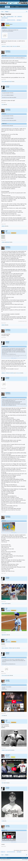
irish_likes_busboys (10, 16)
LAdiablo (7, 46)
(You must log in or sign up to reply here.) (20, 850)
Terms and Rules (25, 859)
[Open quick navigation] (26, 11)
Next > (20, 851)
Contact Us (23, 857)
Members (17, 6)
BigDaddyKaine (4, 634)
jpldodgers (8, 242)
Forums (12, 6)
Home (3, 6)
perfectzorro (20, 16)
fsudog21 (10, 81)
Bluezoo (7, 23)
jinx (15, 16)
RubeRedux (4, 46)
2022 (4, 16)
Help (26, 857)
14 (17, 851)
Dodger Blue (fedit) (4, 857)
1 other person (14, 46)
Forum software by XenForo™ (5, 859)
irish (10, 46)
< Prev (2, 851)
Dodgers (7, 6)
